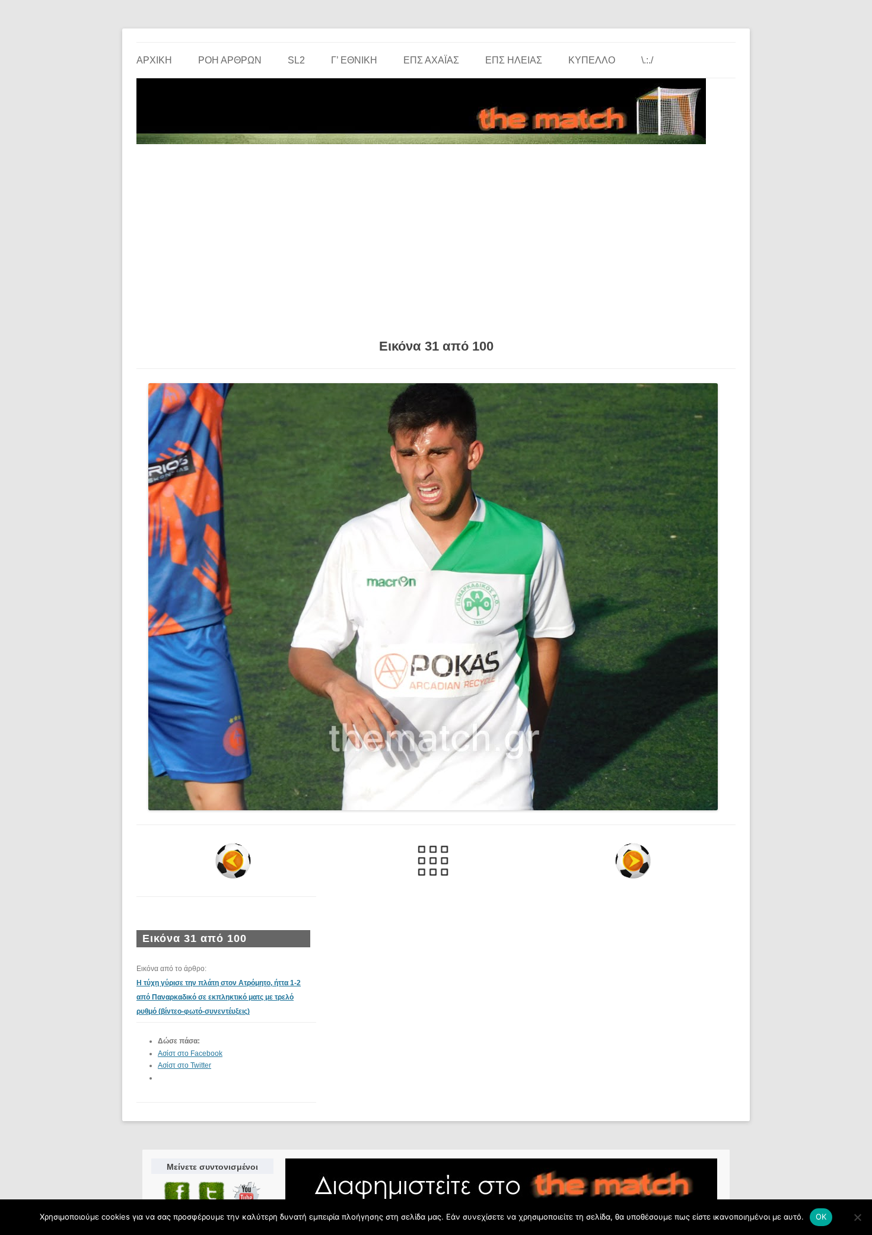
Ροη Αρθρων (230, 60)
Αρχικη (154, 60)
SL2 (296, 60)
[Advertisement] (436, 237)
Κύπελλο (591, 60)
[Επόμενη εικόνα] (633, 860)
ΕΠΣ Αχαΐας (431, 60)
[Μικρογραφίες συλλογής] (433, 860)
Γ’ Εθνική (354, 60)
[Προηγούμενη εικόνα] (233, 860)
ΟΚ (821, 1216)
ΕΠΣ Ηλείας (513, 60)
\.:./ (647, 60)
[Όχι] (857, 1217)
